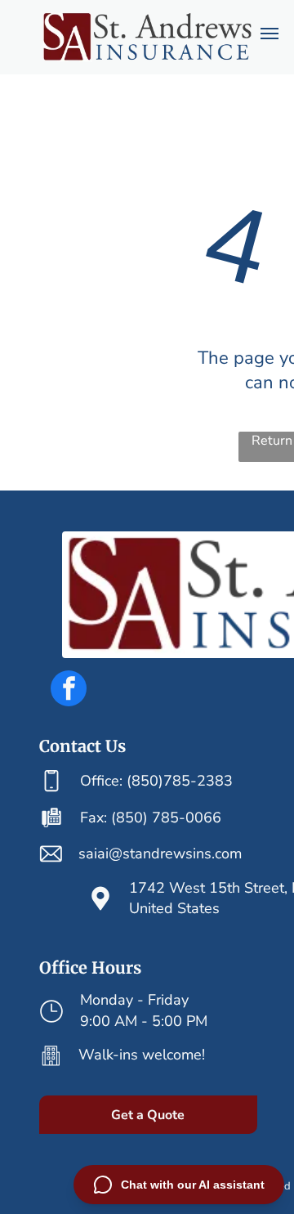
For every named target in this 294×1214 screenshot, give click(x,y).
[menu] (269, 33)
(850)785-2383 (180, 781)
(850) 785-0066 (166, 817)
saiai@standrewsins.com (160, 853)
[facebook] (69, 690)
